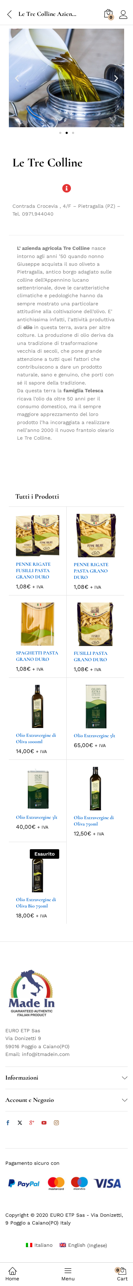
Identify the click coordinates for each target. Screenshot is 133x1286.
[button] (16, 78)
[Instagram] (56, 1123)
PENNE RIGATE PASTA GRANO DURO (91, 571)
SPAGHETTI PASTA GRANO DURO (37, 656)
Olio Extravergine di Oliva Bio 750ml (36, 903)
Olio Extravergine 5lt (94, 736)
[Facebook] (8, 1123)
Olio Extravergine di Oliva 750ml (94, 821)
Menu (68, 1278)
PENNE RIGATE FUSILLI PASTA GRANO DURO (33, 570)
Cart (122, 1274)
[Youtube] (44, 1123)
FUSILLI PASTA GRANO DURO (90, 656)
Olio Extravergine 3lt (36, 817)
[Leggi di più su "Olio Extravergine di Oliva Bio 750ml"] (29, 888)
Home (12, 1278)
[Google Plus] (32, 1123)
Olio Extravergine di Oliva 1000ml (36, 738)
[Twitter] (20, 1123)
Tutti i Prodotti (37, 496)
